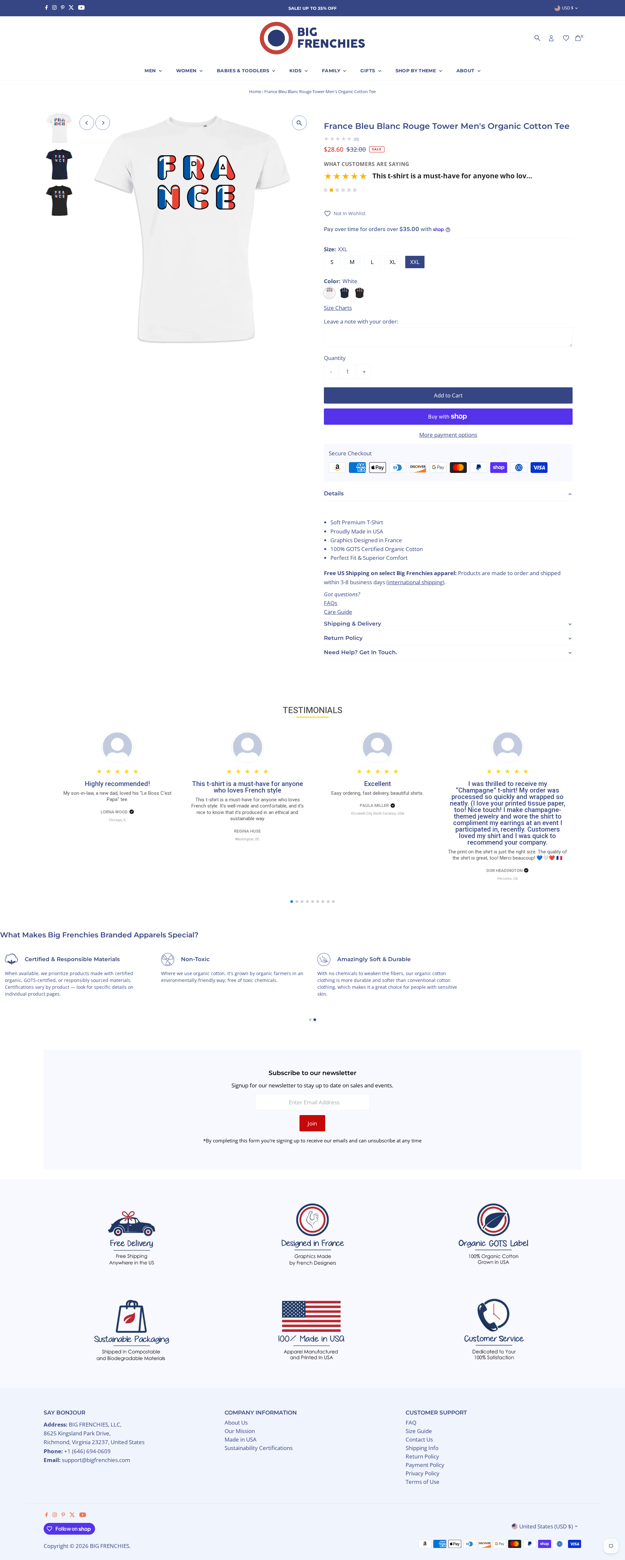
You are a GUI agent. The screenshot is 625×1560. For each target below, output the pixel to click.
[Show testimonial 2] (331, 190)
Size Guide (419, 1431)
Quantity (335, 358)
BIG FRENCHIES (109, 1546)
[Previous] (86, 123)
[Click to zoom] (299, 123)
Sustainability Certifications (259, 1448)
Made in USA (241, 1439)
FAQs (330, 603)
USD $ (567, 8)
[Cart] (578, 38)
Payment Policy (425, 1465)
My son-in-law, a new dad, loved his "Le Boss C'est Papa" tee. (117, 796)
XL (393, 262)
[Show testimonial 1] (325, 190)
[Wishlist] (566, 38)
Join (312, 1123)
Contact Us (419, 1439)
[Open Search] (537, 38)
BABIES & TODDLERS (244, 71)
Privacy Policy (422, 1473)
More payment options (448, 434)
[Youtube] (81, 8)
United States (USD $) (546, 1526)
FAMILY (331, 71)
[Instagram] (54, 8)
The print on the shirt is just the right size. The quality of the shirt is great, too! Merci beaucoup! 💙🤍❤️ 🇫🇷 (507, 855)
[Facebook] (46, 8)
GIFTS (368, 71)
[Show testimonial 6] (354, 190)
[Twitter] (71, 8)
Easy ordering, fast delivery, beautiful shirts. (377, 793)
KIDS (296, 71)
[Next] (102, 123)
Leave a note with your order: (361, 321)
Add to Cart (448, 395)
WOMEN (187, 71)
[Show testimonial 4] (343, 190)
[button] (428, 178)
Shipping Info (422, 1448)
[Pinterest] (62, 8)
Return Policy (422, 1456)
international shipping (415, 582)
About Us (236, 1422)
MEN (151, 71)
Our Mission (240, 1431)
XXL (415, 262)
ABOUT (466, 71)
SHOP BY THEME (417, 71)
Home (255, 91)
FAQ (411, 1422)
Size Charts (338, 308)
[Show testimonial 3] (337, 190)
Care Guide (338, 611)
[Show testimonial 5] (349, 190)
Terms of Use (422, 1481)
